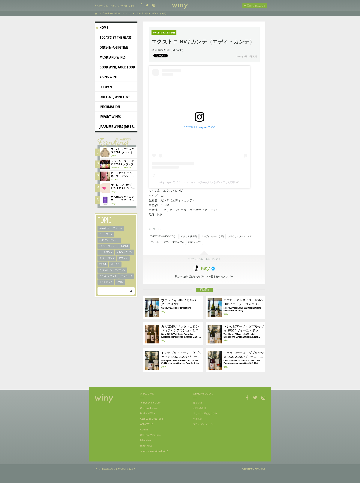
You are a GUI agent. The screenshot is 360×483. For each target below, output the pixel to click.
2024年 (124, 246)
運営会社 (197, 402)
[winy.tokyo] (180, 5)
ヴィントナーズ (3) (159, 242)
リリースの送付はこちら (205, 413)
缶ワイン (123, 258)
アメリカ (117, 228)
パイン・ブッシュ (108, 246)
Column (106, 86)
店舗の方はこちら (256, 5)
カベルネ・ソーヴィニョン (112, 270)
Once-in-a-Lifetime (114, 47)
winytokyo (104, 228)
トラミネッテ (105, 282)
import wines (110, 116)
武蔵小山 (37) (194, 242)
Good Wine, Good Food (117, 67)
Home (104, 27)
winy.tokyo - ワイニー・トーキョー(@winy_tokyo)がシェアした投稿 (197, 182)
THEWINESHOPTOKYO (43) (164, 236)
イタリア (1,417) (189, 236)
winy (163, 311)
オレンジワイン (124, 252)
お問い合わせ (199, 408)
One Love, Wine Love (115, 96)
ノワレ (120, 282)
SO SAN (115, 179)
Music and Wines (113, 57)
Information (110, 106)
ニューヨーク (105, 234)
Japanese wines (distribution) (118, 126)
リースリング (105, 252)
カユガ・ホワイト (108, 276)
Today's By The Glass (116, 37)
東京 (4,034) (178, 242)
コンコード (126, 276)
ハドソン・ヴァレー (109, 240)
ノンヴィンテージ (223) (212, 236)
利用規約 (197, 419)
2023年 (102, 264)
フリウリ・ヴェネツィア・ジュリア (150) (242, 236)
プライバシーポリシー (204, 424)
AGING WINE (108, 77)
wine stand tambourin (121, 167)
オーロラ (115, 264)
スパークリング (107, 258)
